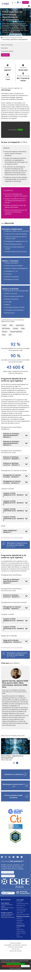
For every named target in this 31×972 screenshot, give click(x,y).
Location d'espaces (21, 931)
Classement (19, 918)
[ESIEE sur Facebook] (2, 857)
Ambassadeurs (20, 920)
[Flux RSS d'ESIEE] (21, 857)
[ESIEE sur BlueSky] (13, 857)
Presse (18, 927)
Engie (22, 328)
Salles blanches (20, 929)
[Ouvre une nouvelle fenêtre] (15, 811)
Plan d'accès (19, 901)
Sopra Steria (20, 325)
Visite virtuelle (20, 912)
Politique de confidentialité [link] (15, 968)
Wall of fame (20, 936)
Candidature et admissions (13, 774)
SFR (10, 335)
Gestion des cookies (15, 951)
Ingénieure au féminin (22, 909)
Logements (19, 922)
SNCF (3, 335)
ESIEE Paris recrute (21, 905)
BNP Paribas (6, 328)
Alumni (18, 935)
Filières (20, 37)
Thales (4, 325)
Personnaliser (25, 966)
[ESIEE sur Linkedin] (9, 857)
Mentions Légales (15, 943)
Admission (5, 55)
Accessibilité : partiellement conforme (15, 945)
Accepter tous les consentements (15, 964)
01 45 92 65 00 (6, 899)
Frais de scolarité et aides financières (13, 796)
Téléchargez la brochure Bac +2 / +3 (13, 785)
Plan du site (15, 949)
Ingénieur (14, 37)
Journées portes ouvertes (22, 903)
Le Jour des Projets (21, 910)
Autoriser (20, 129)
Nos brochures (20, 907)
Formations (7, 37)
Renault (4, 331)
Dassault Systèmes (16, 331)
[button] (17, 763)
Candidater (25, 2)
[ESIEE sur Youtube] (18, 857)
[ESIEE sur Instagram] (6, 857)
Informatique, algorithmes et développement (15, 39)
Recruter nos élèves (21, 933)
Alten (11, 325)
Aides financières (20, 923)
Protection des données (15, 947)
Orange (15, 328)
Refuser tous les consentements (11, 966)
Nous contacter (7, 872)
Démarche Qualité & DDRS (23, 914)
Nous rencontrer (7, 876)
